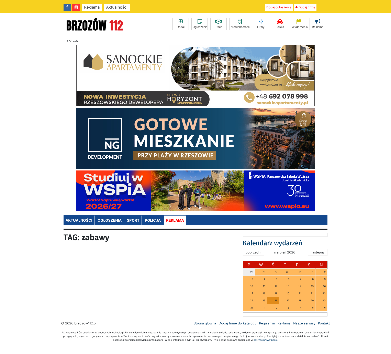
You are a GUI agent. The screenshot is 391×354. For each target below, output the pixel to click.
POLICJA (153, 220)
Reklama (92, 7)
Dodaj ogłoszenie (278, 7)
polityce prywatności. (266, 339)
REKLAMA (175, 220)
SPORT (133, 220)
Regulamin (267, 323)
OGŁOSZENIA (110, 220)
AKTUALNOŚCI (79, 220)
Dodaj (181, 27)
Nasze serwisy (304, 323)
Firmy (261, 27)
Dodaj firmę (306, 7)
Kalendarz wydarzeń (272, 243)
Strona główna (205, 323)
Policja (280, 27)
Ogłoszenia (200, 27)
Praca (218, 27)
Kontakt (324, 323)
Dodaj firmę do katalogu (237, 323)
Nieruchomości (240, 27)
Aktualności (116, 7)
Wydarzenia (299, 27)
